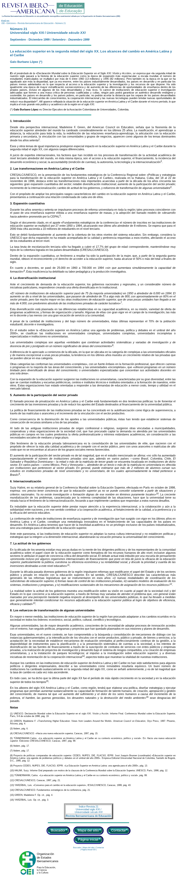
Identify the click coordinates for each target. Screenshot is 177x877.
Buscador (77, 847)
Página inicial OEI (88, 850)
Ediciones (11, 23)
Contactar (100, 847)
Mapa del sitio (88, 847)
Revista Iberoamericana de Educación (36, 23)
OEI (3, 23)
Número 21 (60, 23)
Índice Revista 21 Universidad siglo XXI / (89, 809)
